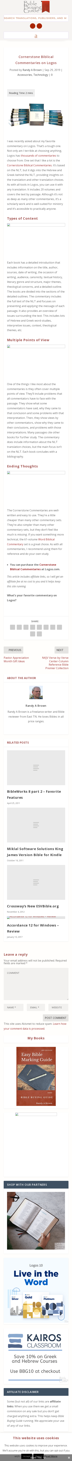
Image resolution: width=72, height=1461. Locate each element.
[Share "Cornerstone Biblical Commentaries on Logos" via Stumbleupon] (59, 627)
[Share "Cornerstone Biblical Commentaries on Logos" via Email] (32, 634)
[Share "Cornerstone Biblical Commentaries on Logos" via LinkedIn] (46, 627)
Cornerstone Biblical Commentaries (29, 165)
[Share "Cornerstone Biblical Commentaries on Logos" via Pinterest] (39, 627)
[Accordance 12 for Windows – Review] (36, 917)
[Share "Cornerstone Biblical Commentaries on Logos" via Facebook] (12, 627)
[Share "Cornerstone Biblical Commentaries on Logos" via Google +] (26, 627)
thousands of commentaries (38, 155)
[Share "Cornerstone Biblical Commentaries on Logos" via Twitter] (19, 627)
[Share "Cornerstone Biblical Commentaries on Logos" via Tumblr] (32, 627)
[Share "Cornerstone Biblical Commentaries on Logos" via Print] (39, 634)
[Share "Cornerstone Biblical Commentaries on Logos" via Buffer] (52, 627)
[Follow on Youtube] (39, 26)
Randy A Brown (32, 70)
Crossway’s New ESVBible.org (33, 906)
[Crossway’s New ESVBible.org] (36, 882)
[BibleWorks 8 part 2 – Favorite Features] (36, 767)
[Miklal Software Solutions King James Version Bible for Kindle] (36, 825)
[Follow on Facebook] (32, 26)
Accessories (24, 75)
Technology (40, 75)
